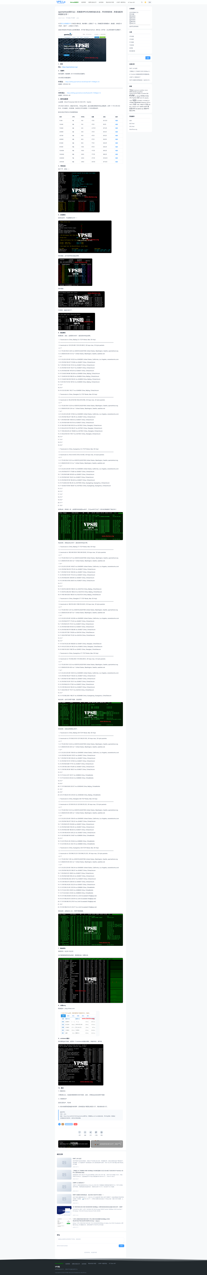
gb (138, 91)
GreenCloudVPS (133, 93)
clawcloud (136, 90)
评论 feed (131, 126)
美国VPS (146, 108)
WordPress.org (133, 129)
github (141, 91)
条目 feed (131, 123)
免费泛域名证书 (92, 2)
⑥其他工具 (132, 23)
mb (135, 96)
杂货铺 (131, 48)
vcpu (130, 100)
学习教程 (131, 42)
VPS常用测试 (139, 100)
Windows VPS (145, 102)
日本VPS (138, 106)
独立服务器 (132, 51)
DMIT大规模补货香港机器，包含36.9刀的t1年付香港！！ (139, 80)
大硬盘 (138, 104)
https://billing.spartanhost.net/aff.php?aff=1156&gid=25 (82, 81)
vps (75, 1124)
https (139, 93)
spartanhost (69, 1124)
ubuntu (146, 98)
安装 (146, 104)
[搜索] (141, 2)
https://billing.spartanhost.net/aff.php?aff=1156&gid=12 (84, 93)
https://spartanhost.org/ (70, 67)
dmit (130, 92)
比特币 (145, 106)
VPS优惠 (68, 18)
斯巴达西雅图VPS (66, 23)
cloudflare (141, 90)
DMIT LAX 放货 (133, 68)
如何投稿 (101, 2)
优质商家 (83, 2)
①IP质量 (131, 14)
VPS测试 (131, 102)
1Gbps (131, 90)
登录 (150, 2)
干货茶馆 (131, 45)
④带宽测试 (132, 19)
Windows (137, 102)
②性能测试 (132, 16)
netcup (138, 96)
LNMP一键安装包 (121, 2)
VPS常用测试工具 (146, 100)
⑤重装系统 (132, 21)
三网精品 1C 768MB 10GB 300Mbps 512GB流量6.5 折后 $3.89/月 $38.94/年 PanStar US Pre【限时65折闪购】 (139, 71)
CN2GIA (146, 90)
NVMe (143, 96)
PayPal (134, 98)
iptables (144, 93)
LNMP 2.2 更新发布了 (135, 77)
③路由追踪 (132, 17)
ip (141, 93)
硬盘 (142, 108)
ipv (147, 93)
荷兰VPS (132, 110)
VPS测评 (73, 18)
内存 (134, 104)
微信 (149, 104)
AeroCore (71, 1272)
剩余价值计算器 (110, 2)
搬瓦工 (130, 106)
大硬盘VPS (142, 104)
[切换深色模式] (145, 2)
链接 (116, 120)
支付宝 (134, 106)
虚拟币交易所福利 (133, 26)
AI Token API (131, 2)
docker (135, 92)
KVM (131, 95)
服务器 (141, 106)
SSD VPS (142, 98)
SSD (138, 98)
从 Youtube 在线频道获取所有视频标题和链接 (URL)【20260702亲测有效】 (139, 74)
